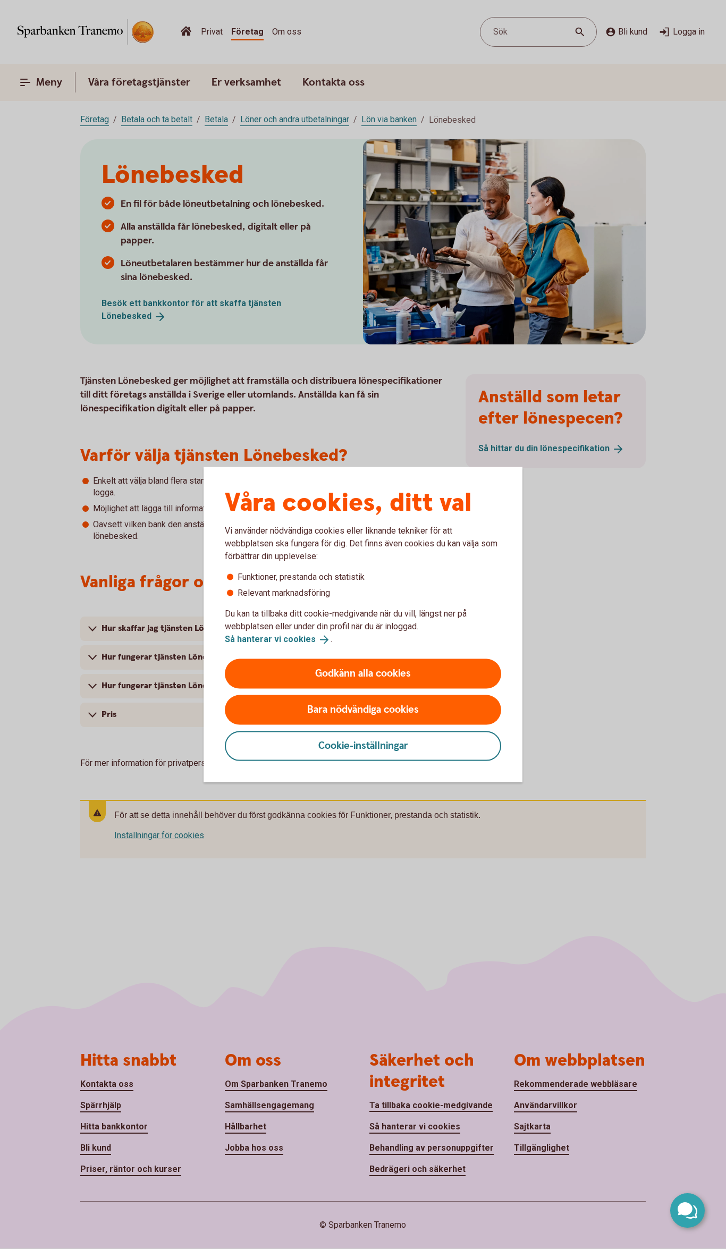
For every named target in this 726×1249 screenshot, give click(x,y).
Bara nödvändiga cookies (363, 709)
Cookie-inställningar (363, 745)
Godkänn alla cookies (363, 673)
